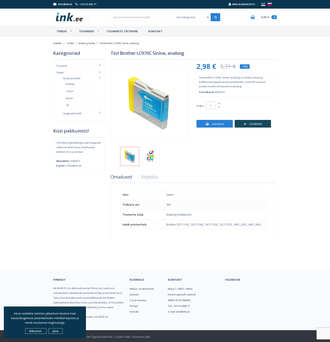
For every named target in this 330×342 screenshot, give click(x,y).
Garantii (134, 294)
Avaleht (57, 43)
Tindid (70, 43)
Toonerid (61, 66)
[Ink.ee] (69, 15)
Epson (69, 98)
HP (67, 105)
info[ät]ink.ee (74, 165)
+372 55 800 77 (88, 4)
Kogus (200, 105)
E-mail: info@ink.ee (179, 311)
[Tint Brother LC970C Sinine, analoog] (129, 156)
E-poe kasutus (138, 300)
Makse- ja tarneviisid (142, 288)
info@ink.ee (65, 4)
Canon (70, 91)
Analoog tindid (86, 43)
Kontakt (134, 311)
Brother (70, 84)
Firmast (134, 306)
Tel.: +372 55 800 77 (179, 306)
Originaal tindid (72, 113)
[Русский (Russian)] (269, 4)
